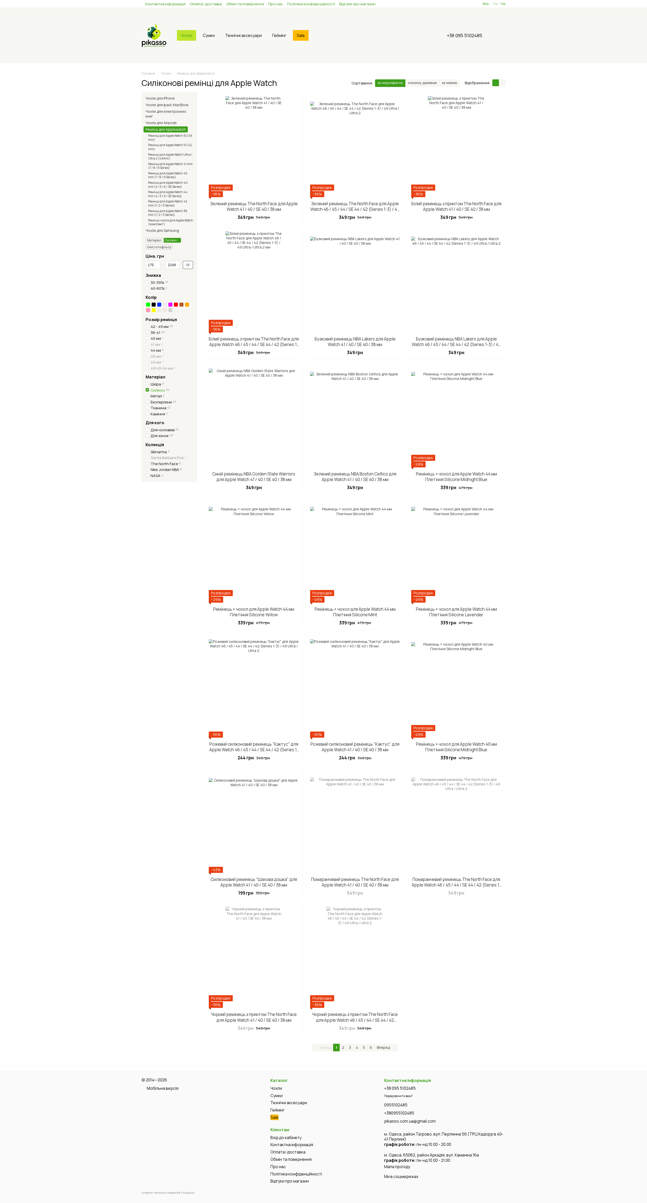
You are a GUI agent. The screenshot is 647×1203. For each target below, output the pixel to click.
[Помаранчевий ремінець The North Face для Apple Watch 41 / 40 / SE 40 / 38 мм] (355, 822)
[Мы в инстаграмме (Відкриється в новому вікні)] (460, 4)
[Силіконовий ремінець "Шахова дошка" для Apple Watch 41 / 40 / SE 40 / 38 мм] (254, 822)
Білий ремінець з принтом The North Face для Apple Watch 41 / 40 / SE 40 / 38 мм (456, 206)
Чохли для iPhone (160, 98)
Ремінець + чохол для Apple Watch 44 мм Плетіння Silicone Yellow (253, 612)
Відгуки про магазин (357, 4)
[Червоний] (175, 304)
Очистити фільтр (159, 247)
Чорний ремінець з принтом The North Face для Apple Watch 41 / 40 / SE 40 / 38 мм (254, 1017)
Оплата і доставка (206, 4)
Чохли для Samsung (162, 230)
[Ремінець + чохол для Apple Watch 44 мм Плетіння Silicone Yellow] (254, 552)
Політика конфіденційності (311, 4)
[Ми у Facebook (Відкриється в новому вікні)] (454, 4)
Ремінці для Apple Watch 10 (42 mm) (170, 147)
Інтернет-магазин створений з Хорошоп (168, 1192)
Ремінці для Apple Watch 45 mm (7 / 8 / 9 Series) (167, 175)
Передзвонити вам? (398, 1096)
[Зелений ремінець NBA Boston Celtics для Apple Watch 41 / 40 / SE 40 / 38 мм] (355, 416)
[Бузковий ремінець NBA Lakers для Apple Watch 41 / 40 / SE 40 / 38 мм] (355, 281)
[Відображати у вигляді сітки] (495, 82)
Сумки (209, 35)
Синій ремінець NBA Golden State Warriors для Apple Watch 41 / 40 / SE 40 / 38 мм (253, 476)
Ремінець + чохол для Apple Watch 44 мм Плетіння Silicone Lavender (456, 612)
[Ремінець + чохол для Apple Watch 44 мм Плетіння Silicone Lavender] (456, 552)
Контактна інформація (165, 4)
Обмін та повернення (245, 4)
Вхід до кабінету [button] (286, 1137)
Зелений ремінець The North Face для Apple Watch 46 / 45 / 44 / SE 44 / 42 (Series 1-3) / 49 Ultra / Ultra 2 (355, 209)
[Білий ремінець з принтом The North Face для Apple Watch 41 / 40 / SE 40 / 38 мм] (456, 146)
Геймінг (279, 35)
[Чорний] (153, 304)
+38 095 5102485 (464, 35)
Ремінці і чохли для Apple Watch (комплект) (170, 222)
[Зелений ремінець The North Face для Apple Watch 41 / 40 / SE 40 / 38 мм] (254, 146)
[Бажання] (470, 4)
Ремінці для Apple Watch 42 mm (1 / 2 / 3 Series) (167, 203)
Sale (301, 35)
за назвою (449, 83)
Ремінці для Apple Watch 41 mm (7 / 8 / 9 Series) (170, 166)
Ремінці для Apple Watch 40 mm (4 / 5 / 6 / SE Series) (168, 184)
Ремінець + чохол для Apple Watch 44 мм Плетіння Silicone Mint (355, 612)
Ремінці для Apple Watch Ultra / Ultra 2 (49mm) (170, 156)
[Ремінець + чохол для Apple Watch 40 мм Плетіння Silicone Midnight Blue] (456, 687)
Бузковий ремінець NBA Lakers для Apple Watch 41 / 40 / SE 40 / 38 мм (355, 341)
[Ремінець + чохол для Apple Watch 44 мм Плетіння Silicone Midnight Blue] (456, 416)
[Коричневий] (181, 304)
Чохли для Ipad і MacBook (167, 104)
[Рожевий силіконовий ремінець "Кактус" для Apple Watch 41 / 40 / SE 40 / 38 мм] (355, 687)
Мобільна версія (162, 1088)
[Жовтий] (153, 310)
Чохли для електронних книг (166, 113)
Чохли (186, 35)
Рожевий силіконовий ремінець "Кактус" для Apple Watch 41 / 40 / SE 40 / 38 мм (355, 747)
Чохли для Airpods (161, 122)
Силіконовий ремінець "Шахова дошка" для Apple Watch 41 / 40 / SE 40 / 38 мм (254, 882)
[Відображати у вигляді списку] (502, 82)
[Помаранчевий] (187, 304)
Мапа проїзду (397, 1166)
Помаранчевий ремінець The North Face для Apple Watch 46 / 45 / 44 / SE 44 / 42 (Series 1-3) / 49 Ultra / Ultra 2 (456, 884)
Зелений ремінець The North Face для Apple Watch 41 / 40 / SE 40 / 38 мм (254, 206)
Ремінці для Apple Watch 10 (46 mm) (170, 137)
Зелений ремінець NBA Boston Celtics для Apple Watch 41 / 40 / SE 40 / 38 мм (355, 476)
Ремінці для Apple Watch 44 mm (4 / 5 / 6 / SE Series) (168, 194)
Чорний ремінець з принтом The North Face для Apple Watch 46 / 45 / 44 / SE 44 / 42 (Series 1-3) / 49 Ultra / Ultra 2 (355, 1019)
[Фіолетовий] (170, 304)
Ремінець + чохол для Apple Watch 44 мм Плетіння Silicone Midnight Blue (456, 476)
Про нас (275, 4)
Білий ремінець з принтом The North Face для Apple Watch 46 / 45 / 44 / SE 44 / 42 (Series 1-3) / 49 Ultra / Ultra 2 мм (254, 344)
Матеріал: (154, 240)
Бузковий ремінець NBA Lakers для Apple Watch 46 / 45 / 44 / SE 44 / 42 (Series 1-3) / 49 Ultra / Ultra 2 (456, 344)
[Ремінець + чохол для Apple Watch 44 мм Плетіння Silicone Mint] (355, 552)
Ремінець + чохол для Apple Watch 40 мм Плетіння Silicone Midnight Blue (456, 747)
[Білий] (164, 304)
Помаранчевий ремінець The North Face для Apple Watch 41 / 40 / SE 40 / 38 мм (355, 882)
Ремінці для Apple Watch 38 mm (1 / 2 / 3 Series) (167, 213)
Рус (496, 3)
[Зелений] (148, 304)
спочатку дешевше (422, 83)
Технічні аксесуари (243, 35)
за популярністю (390, 83)
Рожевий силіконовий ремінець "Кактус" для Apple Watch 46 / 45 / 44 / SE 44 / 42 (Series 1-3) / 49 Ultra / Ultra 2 (253, 749)
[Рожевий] (148, 310)
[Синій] (159, 304)
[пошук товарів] (320, 35)
